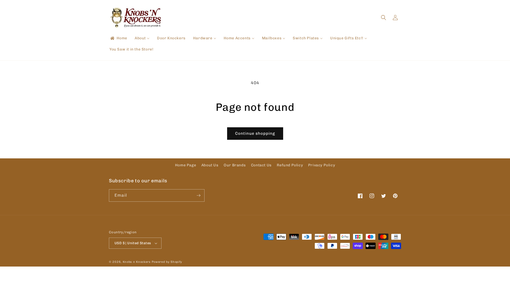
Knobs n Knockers (137, 262)
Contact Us (261, 165)
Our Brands (235, 165)
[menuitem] (118, 38)
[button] (383, 17)
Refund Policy (290, 165)
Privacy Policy (321, 165)
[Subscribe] (198, 195)
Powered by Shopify (167, 262)
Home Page (185, 165)
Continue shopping (255, 133)
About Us (210, 165)
